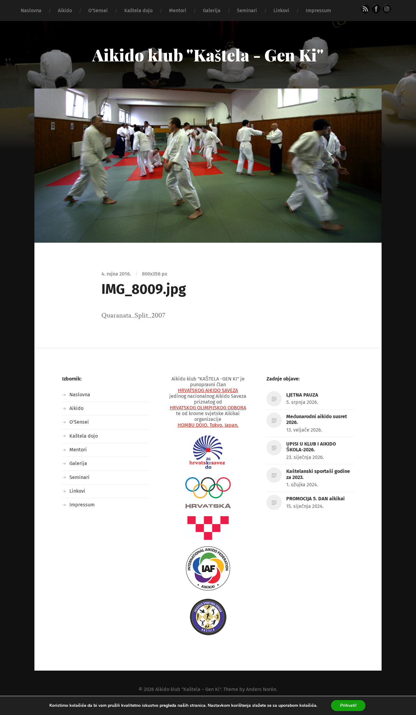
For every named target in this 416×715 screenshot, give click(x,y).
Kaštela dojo (138, 10)
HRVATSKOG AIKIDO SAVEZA (208, 390)
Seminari (247, 10)
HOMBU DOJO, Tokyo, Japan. (208, 425)
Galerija (211, 10)
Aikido (65, 10)
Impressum (318, 10)
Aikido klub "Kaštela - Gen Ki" (208, 55)
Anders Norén (261, 689)
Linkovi (281, 10)
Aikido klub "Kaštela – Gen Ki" (188, 689)
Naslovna (31, 10)
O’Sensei (98, 10)
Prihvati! (348, 705)
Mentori (177, 10)
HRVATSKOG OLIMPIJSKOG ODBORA (208, 408)
